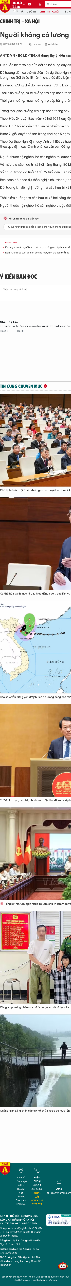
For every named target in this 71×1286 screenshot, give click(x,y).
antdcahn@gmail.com (59, 1193)
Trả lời (20, 331)
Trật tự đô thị (27, 11)
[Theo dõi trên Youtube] (30, 4)
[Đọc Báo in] (41, 4)
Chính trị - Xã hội (49, 11)
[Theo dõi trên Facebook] (25, 4)
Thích (4, 331)
